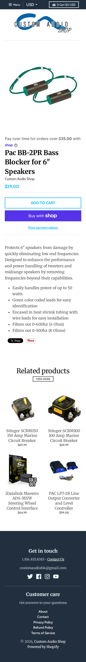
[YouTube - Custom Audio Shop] (56, 576)
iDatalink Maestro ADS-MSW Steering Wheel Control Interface (22, 500)
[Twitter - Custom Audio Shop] (30, 576)
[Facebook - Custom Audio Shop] (39, 576)
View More (43, 379)
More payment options (43, 227)
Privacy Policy (43, 622)
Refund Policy (43, 627)
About (43, 611)
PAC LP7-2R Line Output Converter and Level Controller (64, 500)
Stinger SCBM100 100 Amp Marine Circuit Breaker (64, 435)
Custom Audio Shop (19, 179)
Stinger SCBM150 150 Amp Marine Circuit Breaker (22, 435)
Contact (43, 617)
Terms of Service (43, 633)
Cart (66, 4)
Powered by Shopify (43, 647)
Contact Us (55, 559)
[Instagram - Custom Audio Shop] (47, 576)
